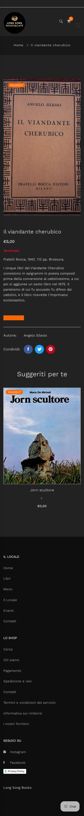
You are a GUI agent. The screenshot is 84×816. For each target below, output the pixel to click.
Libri (7, 579)
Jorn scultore (42, 490)
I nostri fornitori (16, 724)
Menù (7, 589)
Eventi (8, 611)
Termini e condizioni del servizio (29, 703)
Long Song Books (17, 788)
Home (18, 45)
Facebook (18, 763)
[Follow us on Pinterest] (50, 349)
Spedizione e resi (17, 681)
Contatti (9, 621)
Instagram (18, 752)
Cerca (8, 649)
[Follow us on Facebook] (28, 349)
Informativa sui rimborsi (22, 713)
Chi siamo (11, 660)
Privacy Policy (16, 771)
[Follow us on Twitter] (39, 349)
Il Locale (10, 600)
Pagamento (12, 671)
